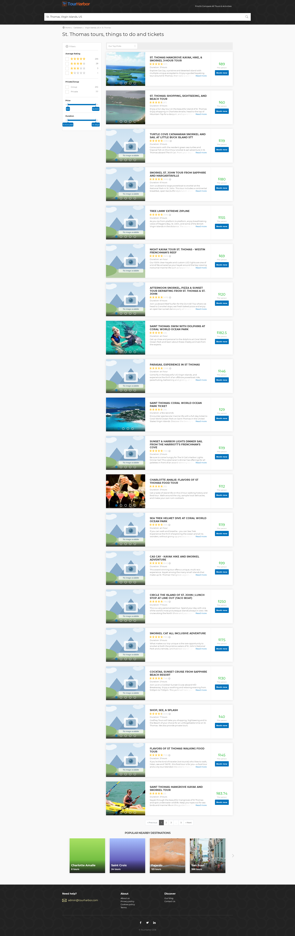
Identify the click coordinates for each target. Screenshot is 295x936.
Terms (124, 907)
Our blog (168, 898)
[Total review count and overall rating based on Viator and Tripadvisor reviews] (171, 141)
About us (125, 898)
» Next (188, 822)
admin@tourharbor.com (83, 900)
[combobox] (147, 17)
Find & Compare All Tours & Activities (213, 6)
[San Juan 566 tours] (207, 856)
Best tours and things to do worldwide (76, 4)
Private (84, 91)
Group (84, 87)
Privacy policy (127, 901)
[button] (116, 83)
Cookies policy (128, 904)
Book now (221, 73)
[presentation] (62, 856)
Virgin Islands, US (92, 28)
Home (68, 28)
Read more (201, 75)
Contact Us (169, 901)
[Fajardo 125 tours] (167, 856)
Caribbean (77, 28)
